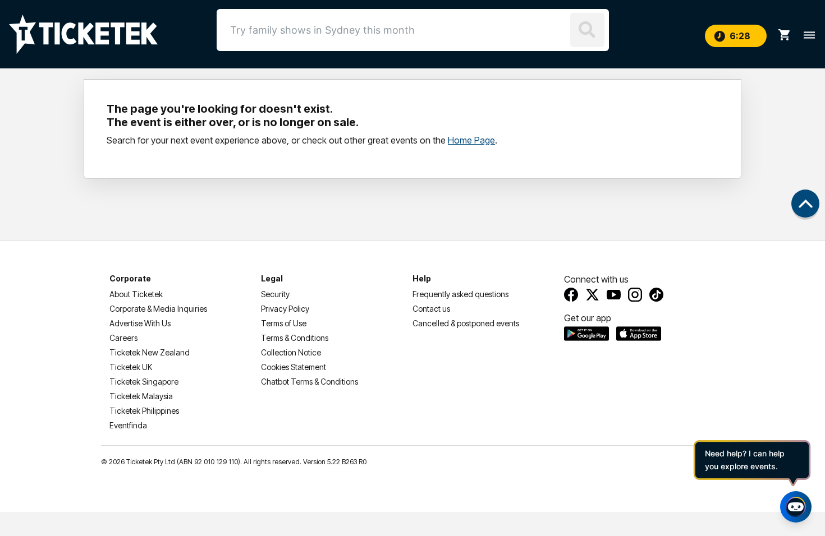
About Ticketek (136, 294)
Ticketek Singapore (143, 381)
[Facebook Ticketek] (571, 295)
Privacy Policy (285, 308)
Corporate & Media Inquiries (158, 308)
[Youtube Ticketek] (614, 295)
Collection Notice (291, 352)
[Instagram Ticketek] (635, 295)
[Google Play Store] (586, 333)
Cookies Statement (293, 367)
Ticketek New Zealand (149, 352)
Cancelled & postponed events (465, 323)
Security (275, 294)
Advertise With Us (140, 323)
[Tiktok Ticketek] (656, 295)
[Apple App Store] (638, 333)
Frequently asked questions (460, 294)
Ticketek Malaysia (141, 396)
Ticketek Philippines (144, 410)
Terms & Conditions (294, 338)
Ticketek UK (130, 367)
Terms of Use (283, 323)
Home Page (471, 140)
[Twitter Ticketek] (592, 295)
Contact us (431, 308)
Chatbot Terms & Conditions (309, 381)
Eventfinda (128, 425)
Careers (123, 338)
